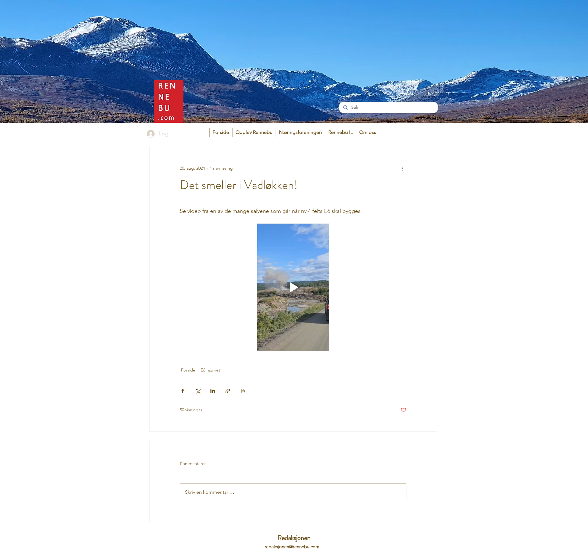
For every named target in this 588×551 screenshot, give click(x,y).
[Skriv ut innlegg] (243, 391)
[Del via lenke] (228, 391)
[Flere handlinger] (402, 168)
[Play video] (293, 287)
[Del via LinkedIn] (213, 391)
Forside (188, 370)
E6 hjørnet (210, 370)
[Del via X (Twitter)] (198, 391)
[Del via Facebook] (183, 391)
